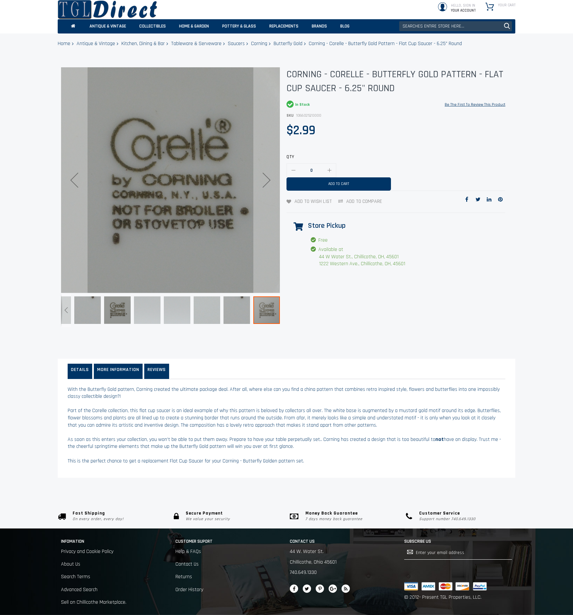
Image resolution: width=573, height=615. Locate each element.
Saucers (236, 43)
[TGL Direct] (107, 9)
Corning (259, 43)
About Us (70, 564)
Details (80, 370)
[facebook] (294, 588)
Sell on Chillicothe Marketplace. (93, 602)
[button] (74, 180)
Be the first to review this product (475, 104)
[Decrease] (293, 170)
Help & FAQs (188, 551)
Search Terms (75, 576)
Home (64, 43)
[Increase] (329, 170)
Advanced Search (79, 589)
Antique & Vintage (96, 43)
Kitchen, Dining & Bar (143, 43)
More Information (118, 370)
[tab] (80, 371)
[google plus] (333, 588)
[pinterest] (320, 588)
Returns (183, 576)
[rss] (346, 588)
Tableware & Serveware (196, 43)
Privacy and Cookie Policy (87, 551)
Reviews (157, 370)
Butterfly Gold (288, 43)
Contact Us (187, 564)
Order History (189, 589)
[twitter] (307, 588)
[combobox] (455, 26)
